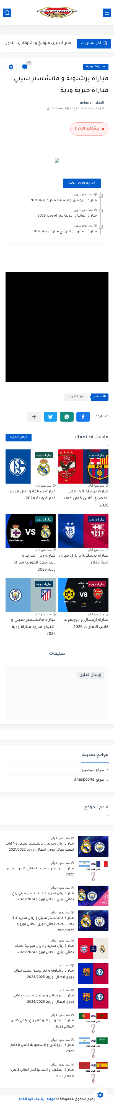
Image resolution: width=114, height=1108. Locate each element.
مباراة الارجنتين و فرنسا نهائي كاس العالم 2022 (40, 872)
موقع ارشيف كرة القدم (37, 1099)
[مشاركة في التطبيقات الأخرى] (34, 417)
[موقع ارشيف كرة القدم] (57, 12)
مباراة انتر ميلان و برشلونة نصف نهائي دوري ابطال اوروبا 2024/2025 (43, 999)
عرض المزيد (18, 437)
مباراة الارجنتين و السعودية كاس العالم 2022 (42, 1048)
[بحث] (7, 13)
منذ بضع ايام (96, 485)
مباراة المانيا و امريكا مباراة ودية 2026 (67, 216)
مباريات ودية (95, 67)
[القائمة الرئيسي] (107, 13)
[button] (83, 417)
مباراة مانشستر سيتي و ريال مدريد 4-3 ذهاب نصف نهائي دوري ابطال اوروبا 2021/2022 (43, 924)
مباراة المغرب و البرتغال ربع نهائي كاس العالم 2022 (42, 1024)
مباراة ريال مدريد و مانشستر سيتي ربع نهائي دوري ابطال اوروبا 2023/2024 (43, 897)
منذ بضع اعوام (60, 838)
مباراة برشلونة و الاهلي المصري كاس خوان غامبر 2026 (85, 499)
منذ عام (64, 965)
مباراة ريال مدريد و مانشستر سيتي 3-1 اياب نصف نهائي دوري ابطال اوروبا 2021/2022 (40, 847)
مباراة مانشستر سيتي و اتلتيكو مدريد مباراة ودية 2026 (33, 627)
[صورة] (93, 846)
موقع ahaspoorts (89, 779)
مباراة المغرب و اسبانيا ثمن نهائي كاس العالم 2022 (42, 1073)
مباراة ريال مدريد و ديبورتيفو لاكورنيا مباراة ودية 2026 (35, 563)
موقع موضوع (93, 769)
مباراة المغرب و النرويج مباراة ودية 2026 (65, 232)
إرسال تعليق (90, 675)
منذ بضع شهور (83, 194)
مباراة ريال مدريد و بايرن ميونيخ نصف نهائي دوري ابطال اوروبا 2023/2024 (44, 949)
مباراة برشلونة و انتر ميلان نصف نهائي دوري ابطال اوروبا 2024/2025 (43, 974)
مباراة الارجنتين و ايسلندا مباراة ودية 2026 (63, 201)
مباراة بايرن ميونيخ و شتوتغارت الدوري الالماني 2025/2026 (36, 43)
